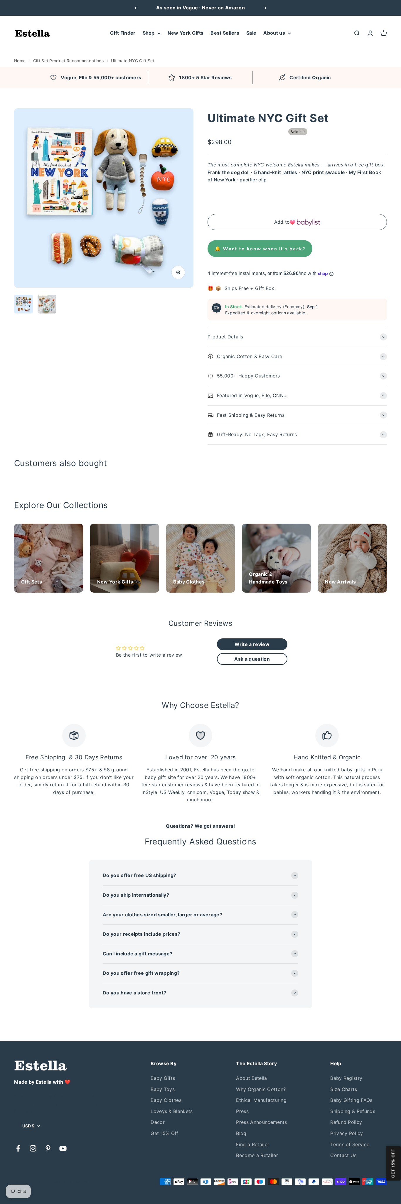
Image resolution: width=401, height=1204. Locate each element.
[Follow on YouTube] (63, 1148)
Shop (149, 33)
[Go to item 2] (47, 305)
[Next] (265, 8)
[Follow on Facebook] (18, 1148)
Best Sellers (224, 33)
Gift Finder (123, 33)
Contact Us (343, 1155)
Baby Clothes (166, 1100)
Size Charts (343, 1089)
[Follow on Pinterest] (48, 1148)
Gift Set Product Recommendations (68, 60)
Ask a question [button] (251, 659)
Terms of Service (349, 1144)
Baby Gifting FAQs (351, 1100)
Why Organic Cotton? (261, 1089)
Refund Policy (346, 1122)
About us (274, 33)
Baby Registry (346, 1078)
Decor (158, 1122)
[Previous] (135, 8)
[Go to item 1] (23, 305)
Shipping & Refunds (352, 1111)
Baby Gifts (163, 1078)
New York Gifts (185, 33)
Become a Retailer (257, 1155)
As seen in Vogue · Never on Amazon (200, 8)
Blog (241, 1133)
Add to (282, 222)
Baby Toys (163, 1089)
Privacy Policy (346, 1133)
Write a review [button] (252, 644)
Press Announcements (261, 1122)
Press (242, 1111)
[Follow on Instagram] (33, 1148)
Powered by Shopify (68, 1181)
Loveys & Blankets (172, 1111)
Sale (251, 33)
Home (20, 60)
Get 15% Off (164, 1133)
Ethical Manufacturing (261, 1100)
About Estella (251, 1078)
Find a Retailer (252, 1144)
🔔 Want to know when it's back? (260, 249)
